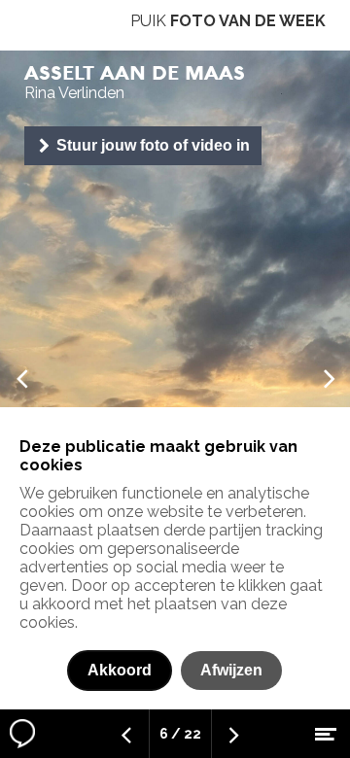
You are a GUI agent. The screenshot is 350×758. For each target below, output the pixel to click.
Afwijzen (231, 670)
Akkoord (120, 670)
